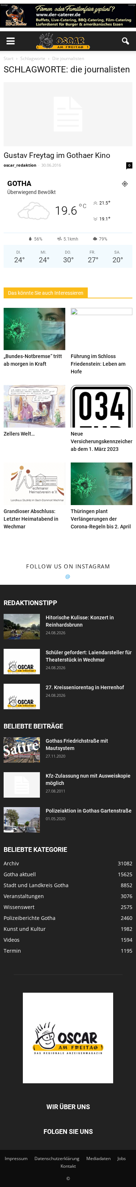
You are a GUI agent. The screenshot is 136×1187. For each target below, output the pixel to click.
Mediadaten (98, 1158)
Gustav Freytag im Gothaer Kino (57, 155)
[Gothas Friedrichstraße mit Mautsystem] (22, 750)
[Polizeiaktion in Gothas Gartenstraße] (22, 820)
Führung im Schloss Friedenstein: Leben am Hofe (98, 363)
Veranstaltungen (24, 896)
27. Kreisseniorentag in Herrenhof (85, 687)
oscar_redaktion (20, 165)
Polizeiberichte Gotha (29, 917)
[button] (126, 41)
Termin (12, 950)
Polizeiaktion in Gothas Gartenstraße (89, 811)
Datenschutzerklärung (56, 1158)
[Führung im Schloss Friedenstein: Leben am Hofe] (101, 329)
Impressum (16, 1158)
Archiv (11, 863)
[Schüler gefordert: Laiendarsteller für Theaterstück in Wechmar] (22, 661)
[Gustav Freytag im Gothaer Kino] (68, 114)
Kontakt (68, 1166)
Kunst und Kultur (25, 928)
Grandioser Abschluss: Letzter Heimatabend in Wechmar (31, 518)
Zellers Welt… (19, 434)
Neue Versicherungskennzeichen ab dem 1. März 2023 (102, 441)
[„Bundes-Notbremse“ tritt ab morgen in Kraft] (34, 329)
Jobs (122, 1158)
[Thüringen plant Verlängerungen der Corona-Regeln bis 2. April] (101, 484)
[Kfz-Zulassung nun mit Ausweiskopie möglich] (22, 785)
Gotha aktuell (20, 874)
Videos (12, 939)
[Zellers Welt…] (34, 406)
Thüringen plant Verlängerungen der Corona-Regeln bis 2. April (101, 518)
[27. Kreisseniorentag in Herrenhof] (22, 696)
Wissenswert (19, 907)
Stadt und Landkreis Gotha (36, 885)
